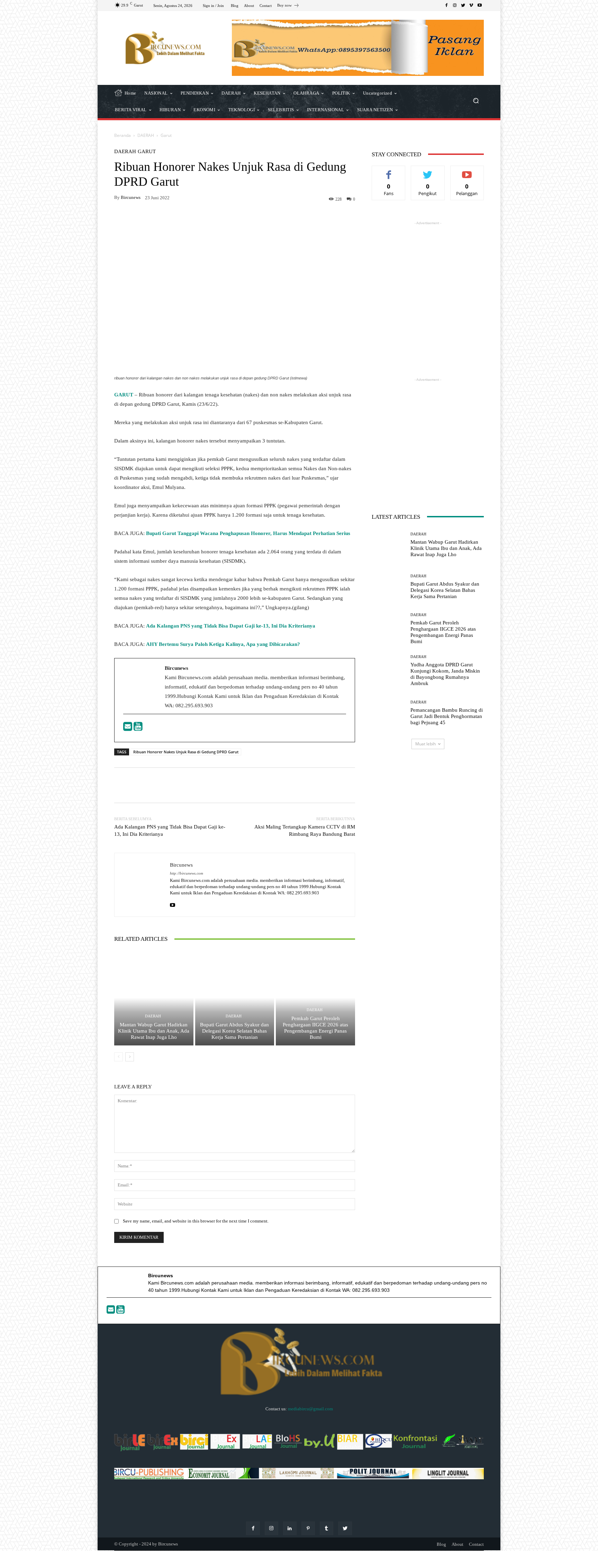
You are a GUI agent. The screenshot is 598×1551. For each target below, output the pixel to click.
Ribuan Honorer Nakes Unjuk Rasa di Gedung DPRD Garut (185, 751)
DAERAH (145, 135)
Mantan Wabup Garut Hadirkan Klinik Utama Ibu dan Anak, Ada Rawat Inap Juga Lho (153, 1031)
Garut (166, 135)
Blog (441, 1544)
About (457, 1544)
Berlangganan (467, 171)
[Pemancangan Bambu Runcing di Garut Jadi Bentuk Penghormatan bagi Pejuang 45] (388, 712)
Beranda (122, 135)
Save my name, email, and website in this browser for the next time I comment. (196, 1221)
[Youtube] (138, 728)
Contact (476, 1544)
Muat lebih (425, 744)
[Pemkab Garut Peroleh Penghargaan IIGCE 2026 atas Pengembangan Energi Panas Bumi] (315, 997)
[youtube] (172, 903)
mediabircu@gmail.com (310, 1408)
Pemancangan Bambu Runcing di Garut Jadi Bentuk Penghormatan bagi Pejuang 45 (446, 716)
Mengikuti (427, 171)
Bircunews (131, 197)
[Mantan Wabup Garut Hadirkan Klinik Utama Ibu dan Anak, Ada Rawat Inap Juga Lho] (153, 997)
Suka (389, 171)
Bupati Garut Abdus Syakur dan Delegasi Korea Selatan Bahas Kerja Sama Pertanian (234, 1031)
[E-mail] (128, 728)
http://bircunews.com (186, 873)
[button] (476, 101)
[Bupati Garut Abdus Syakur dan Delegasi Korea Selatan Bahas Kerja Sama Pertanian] (234, 997)
